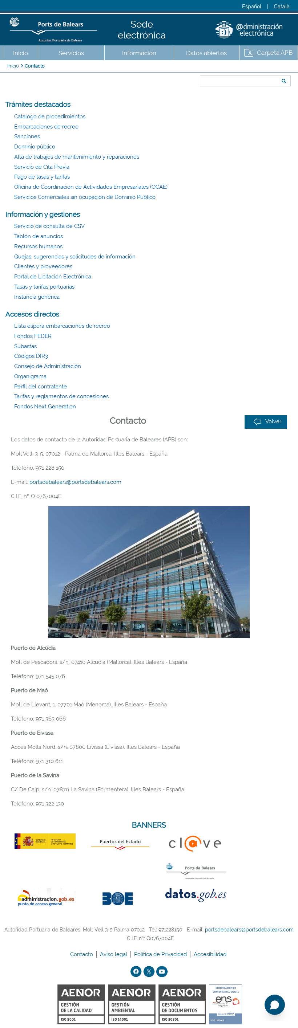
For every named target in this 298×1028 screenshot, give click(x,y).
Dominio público (34, 146)
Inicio (20, 53)
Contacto (35, 66)
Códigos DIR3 (31, 356)
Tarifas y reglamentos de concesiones (61, 396)
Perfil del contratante (40, 386)
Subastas (25, 346)
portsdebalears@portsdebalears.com (75, 482)
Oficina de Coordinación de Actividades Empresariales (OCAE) (91, 187)
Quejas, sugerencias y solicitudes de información (75, 256)
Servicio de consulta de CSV (49, 226)
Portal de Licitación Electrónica (52, 276)
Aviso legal (114, 954)
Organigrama (30, 376)
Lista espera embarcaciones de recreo (62, 326)
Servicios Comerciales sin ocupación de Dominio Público (85, 197)
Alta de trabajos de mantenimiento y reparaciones (76, 157)
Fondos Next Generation (45, 406)
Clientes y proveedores (43, 266)
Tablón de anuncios (38, 236)
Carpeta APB (275, 52)
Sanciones (27, 136)
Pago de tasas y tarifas (42, 177)
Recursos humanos (38, 246)
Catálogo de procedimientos (49, 116)
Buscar (197, 68)
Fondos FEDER (33, 336)
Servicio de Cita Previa (41, 167)
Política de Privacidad (161, 954)
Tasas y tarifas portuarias (44, 286)
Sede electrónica (142, 30)
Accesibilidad (211, 954)
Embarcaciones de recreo (46, 126)
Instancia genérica (37, 297)
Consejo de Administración (47, 366)
